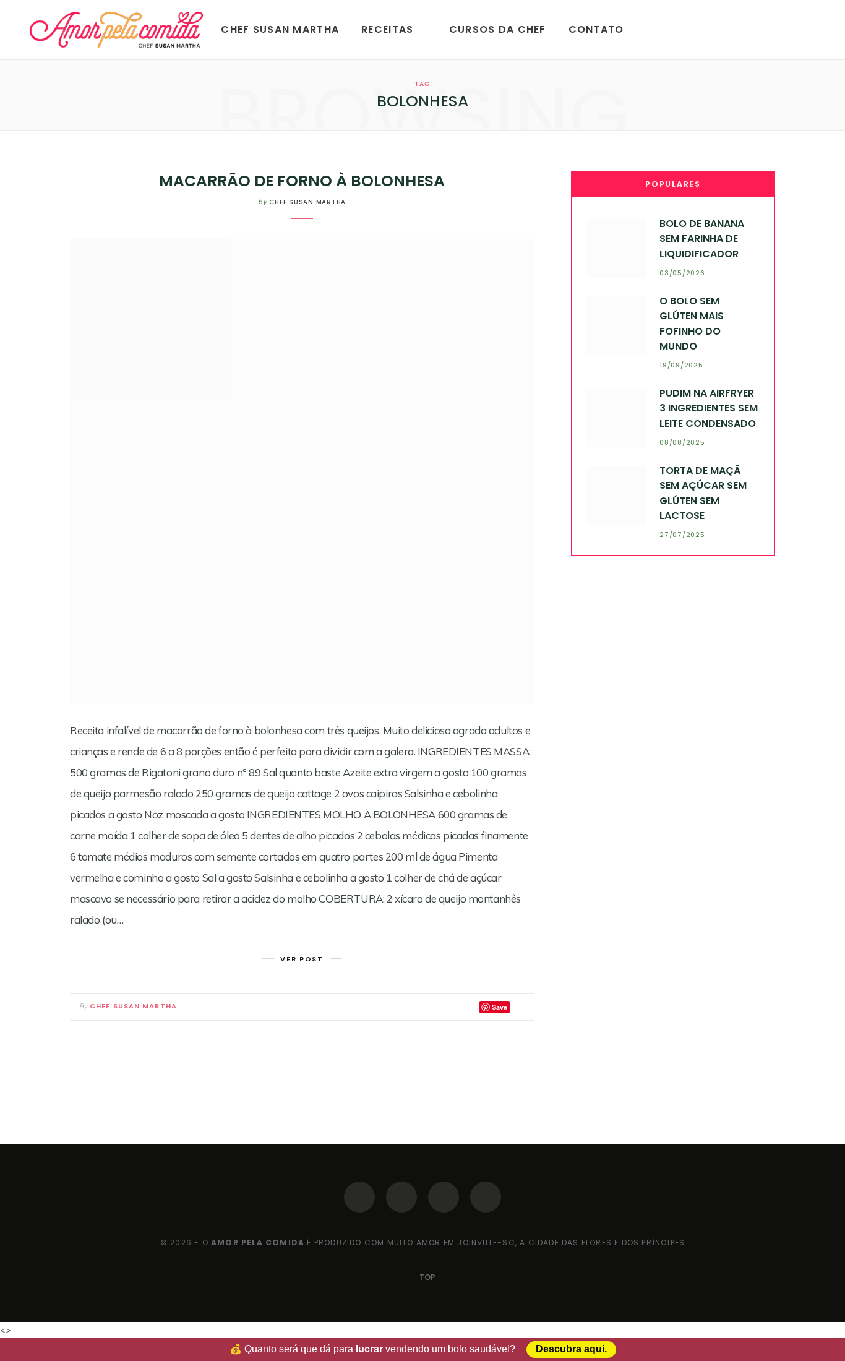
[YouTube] (485, 1197)
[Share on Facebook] (453, 1007)
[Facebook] (359, 1197)
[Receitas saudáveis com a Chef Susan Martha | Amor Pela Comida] (117, 30)
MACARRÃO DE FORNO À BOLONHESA (302, 181)
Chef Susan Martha (280, 29)
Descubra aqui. (571, 1349)
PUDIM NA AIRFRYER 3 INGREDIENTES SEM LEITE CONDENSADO (708, 408)
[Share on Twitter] (468, 1007)
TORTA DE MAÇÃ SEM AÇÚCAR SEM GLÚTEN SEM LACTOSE (703, 493)
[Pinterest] (443, 1197)
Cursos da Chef (497, 29)
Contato (596, 29)
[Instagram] (401, 1197)
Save (499, 1006)
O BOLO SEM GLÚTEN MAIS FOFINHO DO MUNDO (691, 323)
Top (426, 1277)
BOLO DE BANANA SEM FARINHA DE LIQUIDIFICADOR (701, 239)
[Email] (521, 1007)
